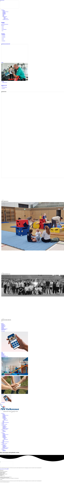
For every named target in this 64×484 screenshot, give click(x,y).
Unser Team (4, 445)
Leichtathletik (4, 417)
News (3, 423)
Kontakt (3, 430)
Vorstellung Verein (5, 426)
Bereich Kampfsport (5, 16)
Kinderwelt (4, 10)
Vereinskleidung (3, 402)
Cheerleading (4, 12)
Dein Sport (2, 413)
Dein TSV (2, 323)
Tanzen (3, 14)
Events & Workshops (5, 82)
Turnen (3, 15)
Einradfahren (4, 416)
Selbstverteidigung (6, 18)
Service (2, 429)
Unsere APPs (4, 431)
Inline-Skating (4, 13)
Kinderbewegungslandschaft (6, 19)
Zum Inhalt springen (2, 0)
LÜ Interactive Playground (5, 11)
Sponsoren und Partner (5, 448)
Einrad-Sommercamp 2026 (4, 201)
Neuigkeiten (2, 81)
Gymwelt (4, 414)
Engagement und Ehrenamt (5, 428)
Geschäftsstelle (4, 425)
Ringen (5, 17)
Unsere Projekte (4, 427)
